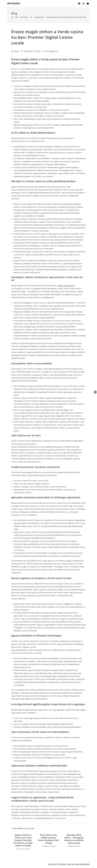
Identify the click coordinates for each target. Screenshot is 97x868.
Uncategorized (52, 51)
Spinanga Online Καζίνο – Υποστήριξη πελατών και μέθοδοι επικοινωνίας (74, 839)
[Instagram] (83, 3)
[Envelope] (88, 3)
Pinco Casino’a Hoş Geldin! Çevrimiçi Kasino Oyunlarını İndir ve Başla (48, 839)
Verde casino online (66, 285)
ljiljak (16, 51)
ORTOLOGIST (13, 3)
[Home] (12, 17)
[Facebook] (79, 3)
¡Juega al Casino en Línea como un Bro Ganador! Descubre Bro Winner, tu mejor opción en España (23, 840)
